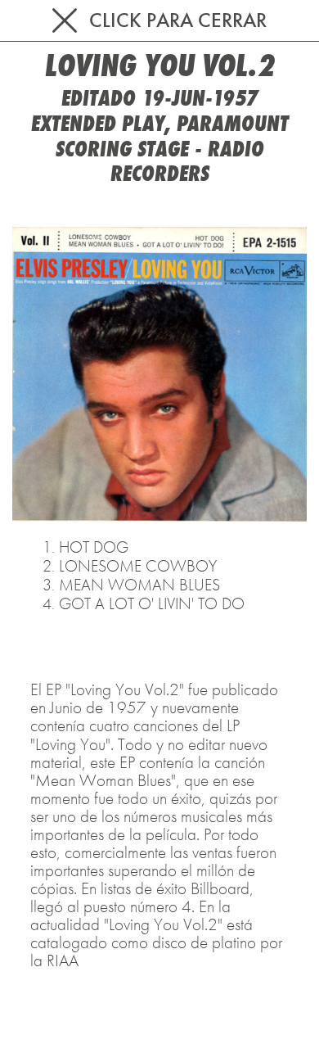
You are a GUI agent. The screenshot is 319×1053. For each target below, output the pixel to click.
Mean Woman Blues (139, 584)
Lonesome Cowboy (138, 565)
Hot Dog (93, 547)
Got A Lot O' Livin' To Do (152, 603)
